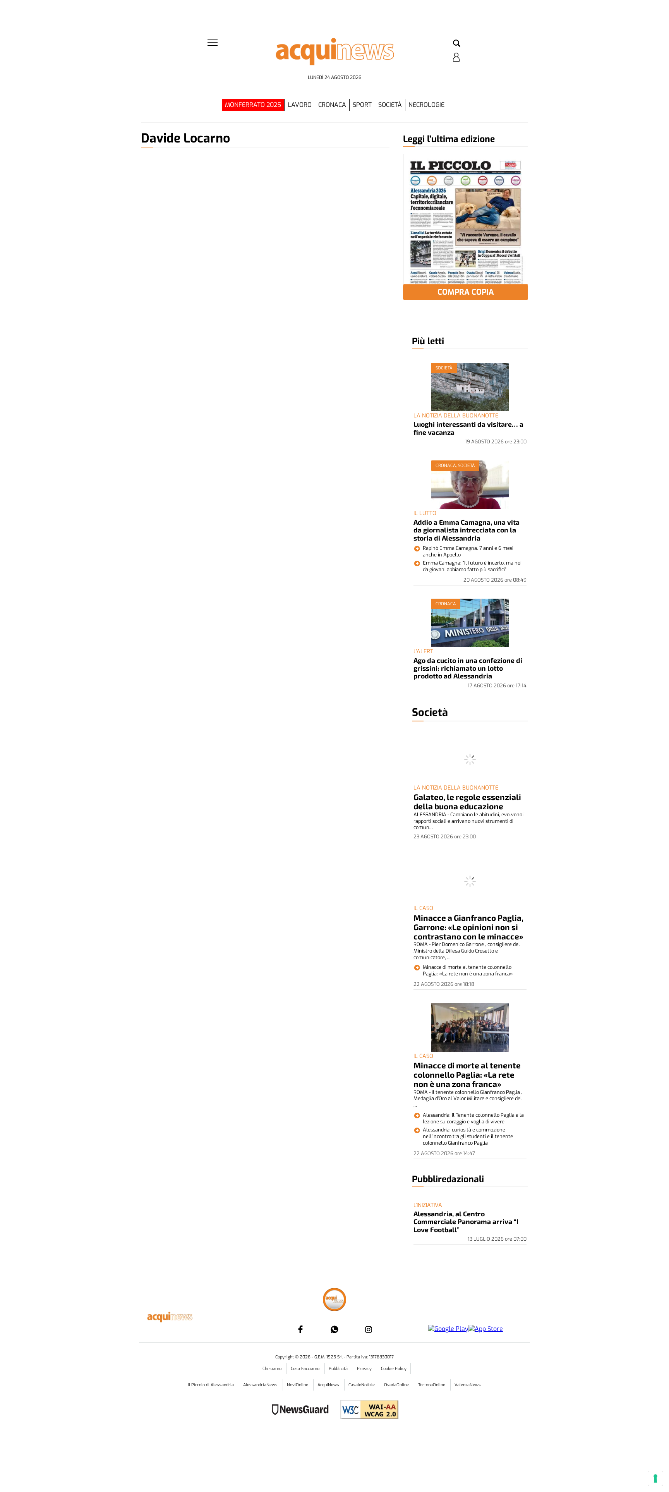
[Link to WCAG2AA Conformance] (366, 1410)
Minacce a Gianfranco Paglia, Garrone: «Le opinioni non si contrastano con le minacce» (468, 927)
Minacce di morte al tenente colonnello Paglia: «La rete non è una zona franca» (467, 1074)
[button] (456, 43)
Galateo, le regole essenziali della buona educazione (467, 801)
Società (390, 105)
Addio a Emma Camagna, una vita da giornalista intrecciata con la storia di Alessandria (466, 530)
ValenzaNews (468, 1385)
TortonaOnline (432, 1385)
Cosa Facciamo (306, 1369)
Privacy (365, 1369)
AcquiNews (328, 1385)
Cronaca (332, 105)
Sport (362, 105)
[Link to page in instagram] (368, 1329)
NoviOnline (298, 1385)
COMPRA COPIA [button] (465, 292)
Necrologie (426, 105)
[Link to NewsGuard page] (302, 1410)
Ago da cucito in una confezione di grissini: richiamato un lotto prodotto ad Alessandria (467, 668)
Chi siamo (272, 1369)
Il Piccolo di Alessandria (211, 1385)
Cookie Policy (394, 1369)
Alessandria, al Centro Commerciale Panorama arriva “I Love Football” (465, 1221)
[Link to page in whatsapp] (334, 1329)
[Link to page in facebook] (300, 1329)
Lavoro (300, 105)
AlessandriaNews (261, 1385)
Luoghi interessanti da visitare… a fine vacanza (468, 428)
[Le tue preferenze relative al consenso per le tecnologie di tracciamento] (655, 1478)
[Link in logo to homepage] (334, 54)
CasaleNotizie (362, 1385)
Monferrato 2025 (253, 105)
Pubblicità (339, 1369)
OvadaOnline (397, 1385)
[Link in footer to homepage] (334, 1300)
